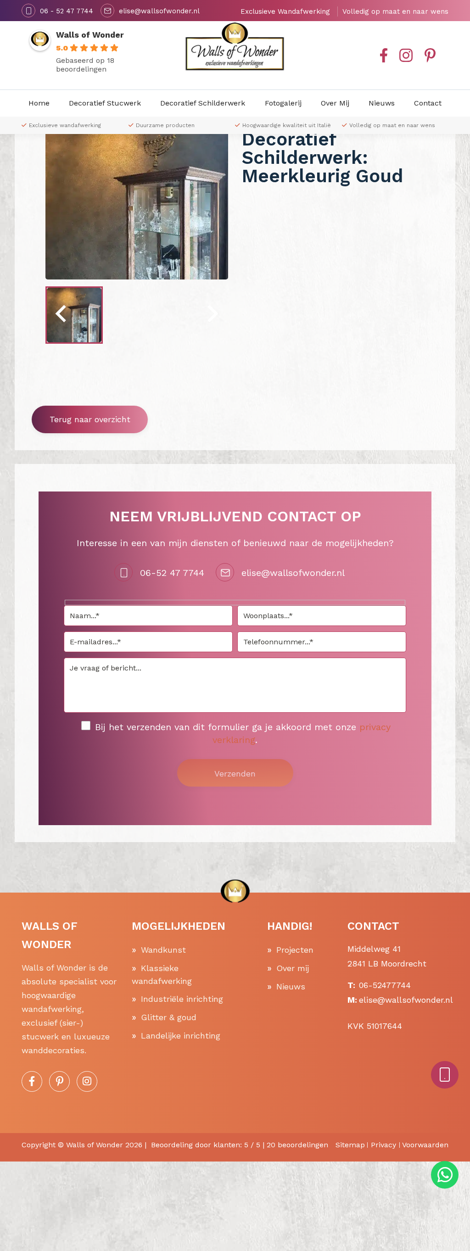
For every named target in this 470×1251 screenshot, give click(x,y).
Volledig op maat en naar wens (392, 125)
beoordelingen (297, 1144)
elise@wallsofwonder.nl (293, 572)
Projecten (294, 950)
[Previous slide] (62, 315)
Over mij (292, 968)
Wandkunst (163, 950)
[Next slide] (211, 315)
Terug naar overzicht (90, 419)
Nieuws (290, 986)
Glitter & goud (168, 1017)
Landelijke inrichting (180, 1035)
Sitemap (350, 1144)
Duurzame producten (165, 125)
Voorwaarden (425, 1144)
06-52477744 (385, 985)
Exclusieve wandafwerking (65, 125)
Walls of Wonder (90, 34)
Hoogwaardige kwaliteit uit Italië (286, 125)
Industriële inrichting (182, 999)
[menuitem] (74, 315)
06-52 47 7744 (172, 572)
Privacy (383, 1144)
